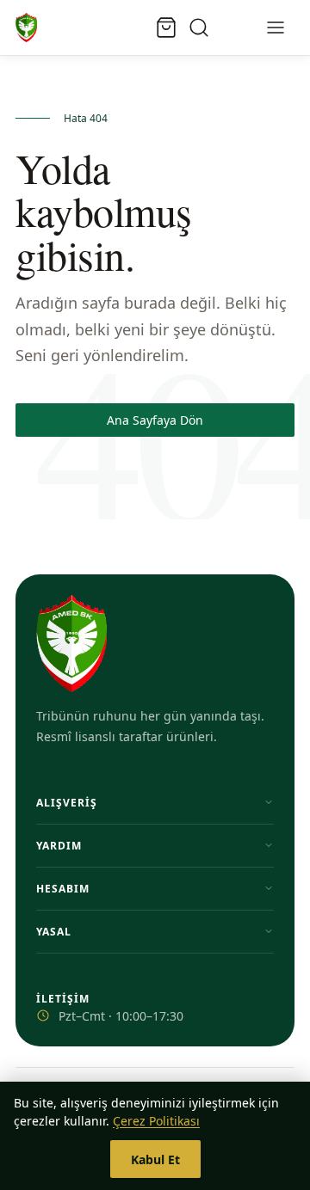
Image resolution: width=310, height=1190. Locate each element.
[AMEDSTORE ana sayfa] (26, 27)
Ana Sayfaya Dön (155, 420)
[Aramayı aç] (199, 27)
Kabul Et (155, 1159)
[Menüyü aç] (275, 27)
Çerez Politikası (156, 1121)
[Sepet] (166, 27)
